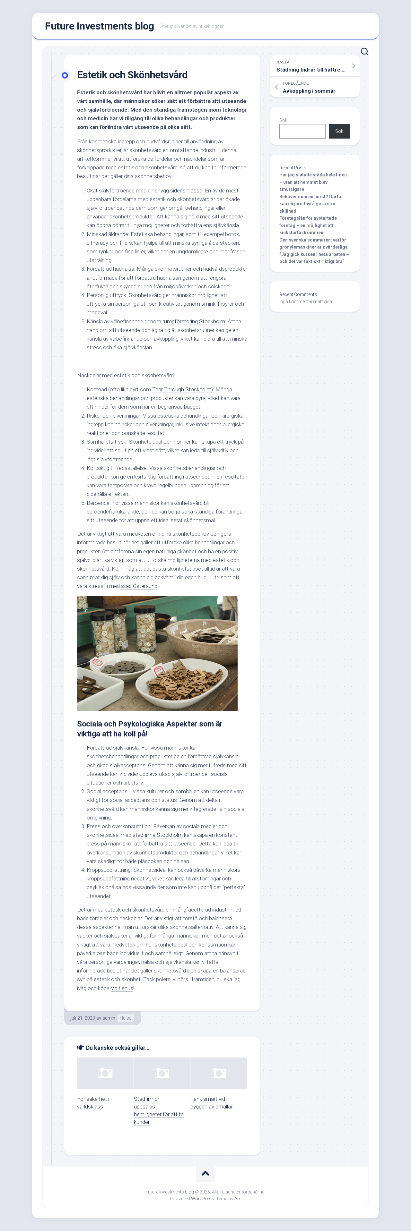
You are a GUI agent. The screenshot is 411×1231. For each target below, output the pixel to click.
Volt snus (122, 988)
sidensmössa (186, 190)
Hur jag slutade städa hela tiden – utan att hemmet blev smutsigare (313, 182)
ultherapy (97, 243)
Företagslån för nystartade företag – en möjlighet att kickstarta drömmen (308, 225)
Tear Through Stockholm (181, 389)
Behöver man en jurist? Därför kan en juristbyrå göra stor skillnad (311, 204)
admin (108, 1018)
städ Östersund (139, 586)
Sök (283, 120)
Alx (237, 1198)
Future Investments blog (99, 26)
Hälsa (126, 1018)
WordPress (202, 1198)
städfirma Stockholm (158, 835)
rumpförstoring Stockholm (193, 321)
